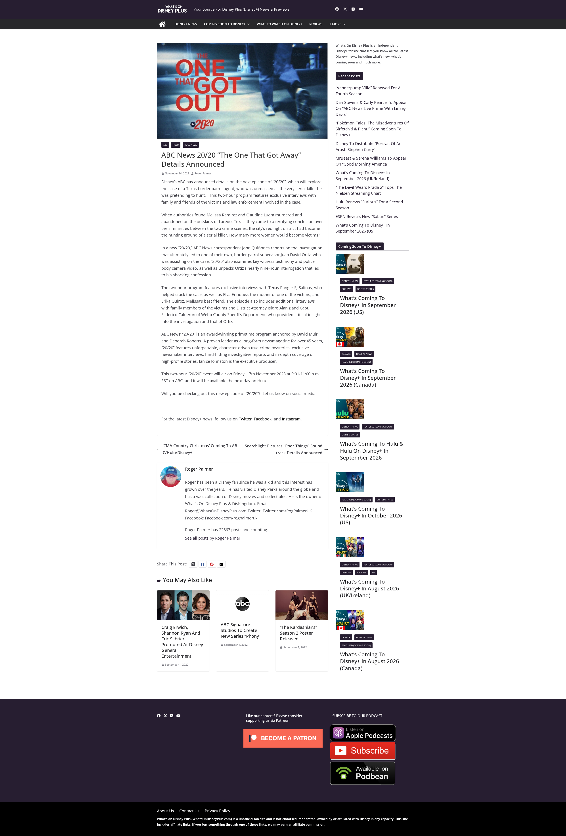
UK (373, 572)
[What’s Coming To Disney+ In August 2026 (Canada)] (350, 613)
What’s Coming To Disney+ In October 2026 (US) (371, 515)
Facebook (263, 419)
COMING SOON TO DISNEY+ (224, 24)
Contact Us (189, 810)
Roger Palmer (203, 173)
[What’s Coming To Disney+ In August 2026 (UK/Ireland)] (350, 540)
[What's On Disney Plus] (162, 24)
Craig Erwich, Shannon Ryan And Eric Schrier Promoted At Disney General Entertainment (182, 641)
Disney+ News (350, 280)
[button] (247, 24)
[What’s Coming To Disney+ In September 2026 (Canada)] (350, 330)
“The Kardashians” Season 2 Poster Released (298, 633)
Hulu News (190, 144)
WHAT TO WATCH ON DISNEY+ (279, 24)
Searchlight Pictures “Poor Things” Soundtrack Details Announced (283, 449)
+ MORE (335, 24)
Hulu (261, 380)
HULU (176, 144)
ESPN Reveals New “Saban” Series (367, 216)
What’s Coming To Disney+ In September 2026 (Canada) (368, 377)
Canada (346, 353)
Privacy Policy (217, 810)
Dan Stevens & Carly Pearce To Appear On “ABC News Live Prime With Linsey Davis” (371, 108)
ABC (165, 144)
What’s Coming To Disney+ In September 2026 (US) (368, 304)
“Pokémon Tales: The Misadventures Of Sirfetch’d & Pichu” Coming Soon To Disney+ (372, 128)
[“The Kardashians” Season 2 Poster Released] (301, 593)
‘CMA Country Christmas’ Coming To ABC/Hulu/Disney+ (200, 449)
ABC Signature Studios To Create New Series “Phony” (240, 630)
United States (365, 288)
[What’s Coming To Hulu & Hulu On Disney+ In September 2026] (350, 402)
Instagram (291, 419)
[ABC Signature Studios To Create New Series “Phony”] (242, 593)
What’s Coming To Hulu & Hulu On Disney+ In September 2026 (371, 450)
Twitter (245, 419)
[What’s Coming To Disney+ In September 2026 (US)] (350, 257)
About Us (165, 810)
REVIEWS (315, 24)
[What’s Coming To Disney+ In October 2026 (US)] (350, 475)
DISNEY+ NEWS (186, 24)
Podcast (347, 288)
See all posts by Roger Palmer (212, 538)
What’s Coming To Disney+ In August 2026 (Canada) (369, 661)
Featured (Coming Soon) (377, 280)
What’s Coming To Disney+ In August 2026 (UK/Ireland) (369, 588)
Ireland (346, 572)
